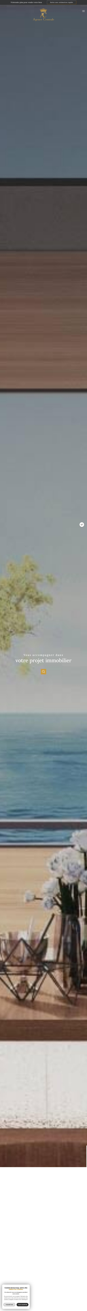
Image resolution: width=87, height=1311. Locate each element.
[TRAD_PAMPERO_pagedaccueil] (43, 21)
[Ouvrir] (43, 671)
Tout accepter (22, 1304)
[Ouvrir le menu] (84, 11)
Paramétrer (9, 1304)
